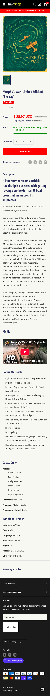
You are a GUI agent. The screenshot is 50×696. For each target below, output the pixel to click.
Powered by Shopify (11, 690)
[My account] (39, 4)
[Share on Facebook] (30, 162)
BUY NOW (25, 151)
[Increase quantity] (30, 141)
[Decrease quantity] (16, 141)
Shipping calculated (22, 120)
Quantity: (7, 141)
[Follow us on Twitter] (9, 655)
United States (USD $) (12, 641)
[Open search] (34, 4)
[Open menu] (4, 4)
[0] (45, 4)
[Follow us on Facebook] (4, 655)
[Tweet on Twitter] (40, 162)
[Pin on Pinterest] (35, 162)
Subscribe (10, 627)
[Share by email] (45, 162)
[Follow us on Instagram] (15, 655)
